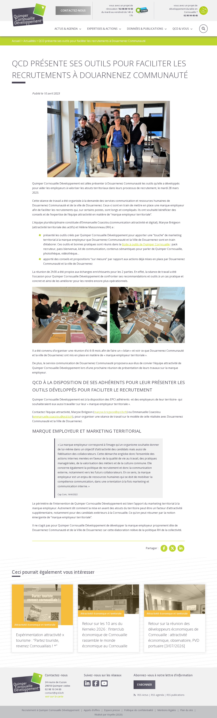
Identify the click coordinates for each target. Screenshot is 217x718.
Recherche (203, 28)
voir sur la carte (54, 696)
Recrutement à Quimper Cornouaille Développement (51, 710)
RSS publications (175, 694)
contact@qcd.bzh (54, 692)
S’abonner (144, 684)
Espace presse (112, 710)
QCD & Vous (181, 29)
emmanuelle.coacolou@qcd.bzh (52, 416)
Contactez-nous (73, 10)
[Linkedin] (180, 548)
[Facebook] (164, 548)
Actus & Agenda (66, 29)
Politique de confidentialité (138, 710)
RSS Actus (142, 694)
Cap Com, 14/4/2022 (68, 494)
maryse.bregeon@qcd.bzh (110, 412)
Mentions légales (166, 710)
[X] (172, 548)
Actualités (29, 41)
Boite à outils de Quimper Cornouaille (146, 244)
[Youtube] (104, 683)
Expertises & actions (102, 29)
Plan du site (186, 710)
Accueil (16, 41)
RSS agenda (157, 694)
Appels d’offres (92, 710)
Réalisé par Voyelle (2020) (108, 714)
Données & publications (145, 29)
